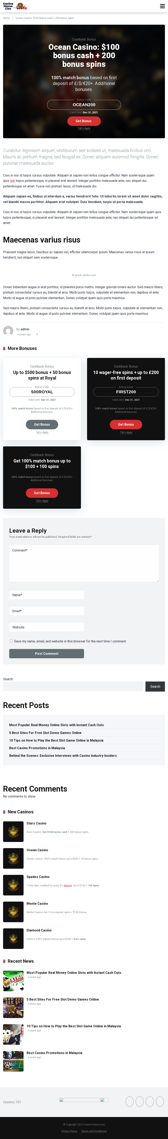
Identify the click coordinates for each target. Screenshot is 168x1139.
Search (8, 679)
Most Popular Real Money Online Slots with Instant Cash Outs (56, 725)
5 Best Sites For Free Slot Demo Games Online (45, 733)
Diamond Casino (39, 930)
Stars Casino (37, 823)
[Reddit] (160, 1101)
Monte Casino (37, 904)
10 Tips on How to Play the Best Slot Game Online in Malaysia (56, 740)
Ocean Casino (37, 850)
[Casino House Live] (15, 5)
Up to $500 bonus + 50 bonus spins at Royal (42, 375)
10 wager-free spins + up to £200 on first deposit (126, 375)
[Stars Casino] (13, 841)
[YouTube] (150, 1101)
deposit (68, 885)
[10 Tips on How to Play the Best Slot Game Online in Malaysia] (13, 1044)
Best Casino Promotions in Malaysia (37, 748)
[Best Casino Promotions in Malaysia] (13, 1070)
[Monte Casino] (13, 921)
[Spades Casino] (13, 894)
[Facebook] (130, 1101)
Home (6, 18)
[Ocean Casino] (13, 868)
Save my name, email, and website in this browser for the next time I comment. (70, 641)
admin (25, 329)
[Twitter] (140, 1101)
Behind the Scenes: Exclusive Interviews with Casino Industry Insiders (63, 756)
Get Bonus (84, 121)
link (12, 181)
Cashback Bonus (84, 39)
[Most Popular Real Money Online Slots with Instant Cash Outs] (13, 990)
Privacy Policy (69, 1131)
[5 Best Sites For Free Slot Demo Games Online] (13, 1017)
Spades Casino (38, 877)
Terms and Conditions (94, 1131)
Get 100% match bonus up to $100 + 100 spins (42, 463)
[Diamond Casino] (13, 948)
